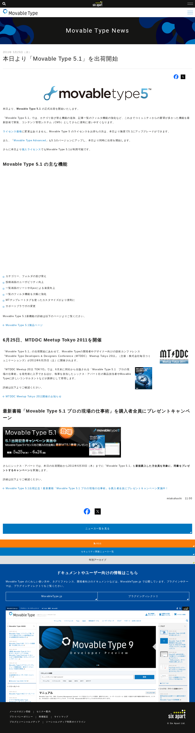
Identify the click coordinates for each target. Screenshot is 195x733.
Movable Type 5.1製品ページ (24, 325)
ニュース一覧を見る (97, 528)
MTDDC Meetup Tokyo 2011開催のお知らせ (34, 396)
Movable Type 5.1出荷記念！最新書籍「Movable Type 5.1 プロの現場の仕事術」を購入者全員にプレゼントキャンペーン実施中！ (87, 488)
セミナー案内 (44, 711)
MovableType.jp (51, 596)
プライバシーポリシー (21, 716)
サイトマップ (61, 716)
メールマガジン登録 (20, 711)
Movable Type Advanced (30, 140)
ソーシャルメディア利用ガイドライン (66, 722)
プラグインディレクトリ (143, 596)
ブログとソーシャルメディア (25, 722)
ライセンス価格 (12, 131)
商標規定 (43, 716)
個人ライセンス (31, 149)
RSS (98, 543)
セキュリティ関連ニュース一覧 (97, 551)
